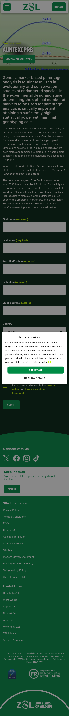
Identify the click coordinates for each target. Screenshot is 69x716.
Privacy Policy (40, 362)
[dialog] (34, 358)
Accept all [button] (35, 370)
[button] (34, 378)
